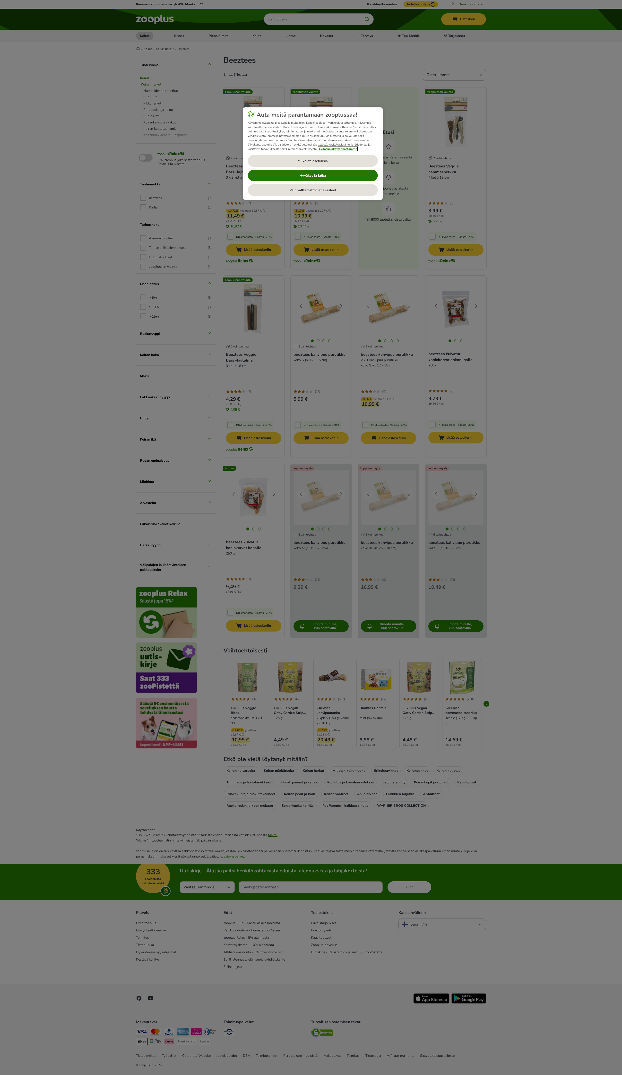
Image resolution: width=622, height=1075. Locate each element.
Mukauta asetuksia (313, 161)
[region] (313, 153)
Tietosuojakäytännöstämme (338, 149)
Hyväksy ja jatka (313, 175)
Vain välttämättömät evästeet (312, 190)
